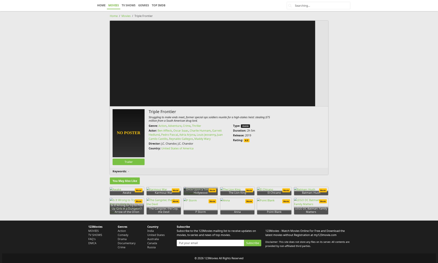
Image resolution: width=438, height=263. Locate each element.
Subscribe (252, 243)
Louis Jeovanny (206, 135)
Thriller (196, 126)
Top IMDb (158, 5)
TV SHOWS (129, 5)
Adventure (175, 126)
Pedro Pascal (169, 135)
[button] (219, 63)
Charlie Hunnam (200, 130)
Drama (122, 239)
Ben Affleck (165, 130)
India (150, 231)
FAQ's (92, 239)
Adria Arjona (187, 135)
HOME (101, 5)
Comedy (123, 235)
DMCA (92, 243)
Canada (152, 243)
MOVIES (113, 5)
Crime (187, 126)
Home (114, 16)
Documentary (127, 243)
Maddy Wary (202, 139)
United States (156, 235)
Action (162, 126)
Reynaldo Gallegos (181, 139)
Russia (151, 247)
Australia (153, 239)
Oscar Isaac (180, 130)
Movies (126, 16)
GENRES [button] (143, 5)
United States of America (177, 148)
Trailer (129, 162)
